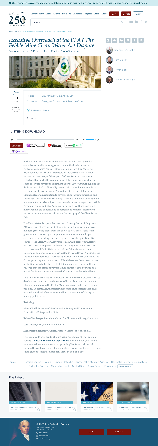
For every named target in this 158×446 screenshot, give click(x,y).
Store (96, 14)
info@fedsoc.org (44, 439)
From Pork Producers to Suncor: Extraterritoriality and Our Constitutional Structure (97, 407)
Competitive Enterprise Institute (129, 362)
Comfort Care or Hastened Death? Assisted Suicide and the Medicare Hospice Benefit (61, 407)
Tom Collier (120, 60)
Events (56, 14)
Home (11, 31)
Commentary (37, 14)
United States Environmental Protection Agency (81, 362)
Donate (126, 14)
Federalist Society (38, 366)
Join (114, 14)
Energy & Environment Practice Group (63, 101)
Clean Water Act (60, 366)
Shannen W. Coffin (124, 50)
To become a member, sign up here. (50, 340)
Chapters (77, 14)
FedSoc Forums (18, 402)
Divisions (66, 14)
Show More (124, 366)
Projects (88, 14)
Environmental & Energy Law (58, 95)
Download (16, 146)
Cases (48, 14)
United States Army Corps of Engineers (94, 366)
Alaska (47, 362)
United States (33, 362)
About (104, 14)
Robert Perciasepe (124, 79)
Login (138, 14)
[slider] (44, 139)
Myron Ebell (121, 69)
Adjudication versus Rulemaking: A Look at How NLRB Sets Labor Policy (133, 407)
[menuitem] (37, 14)
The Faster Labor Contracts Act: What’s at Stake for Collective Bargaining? (24, 407)
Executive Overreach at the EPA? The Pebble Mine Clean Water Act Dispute (47, 31)
